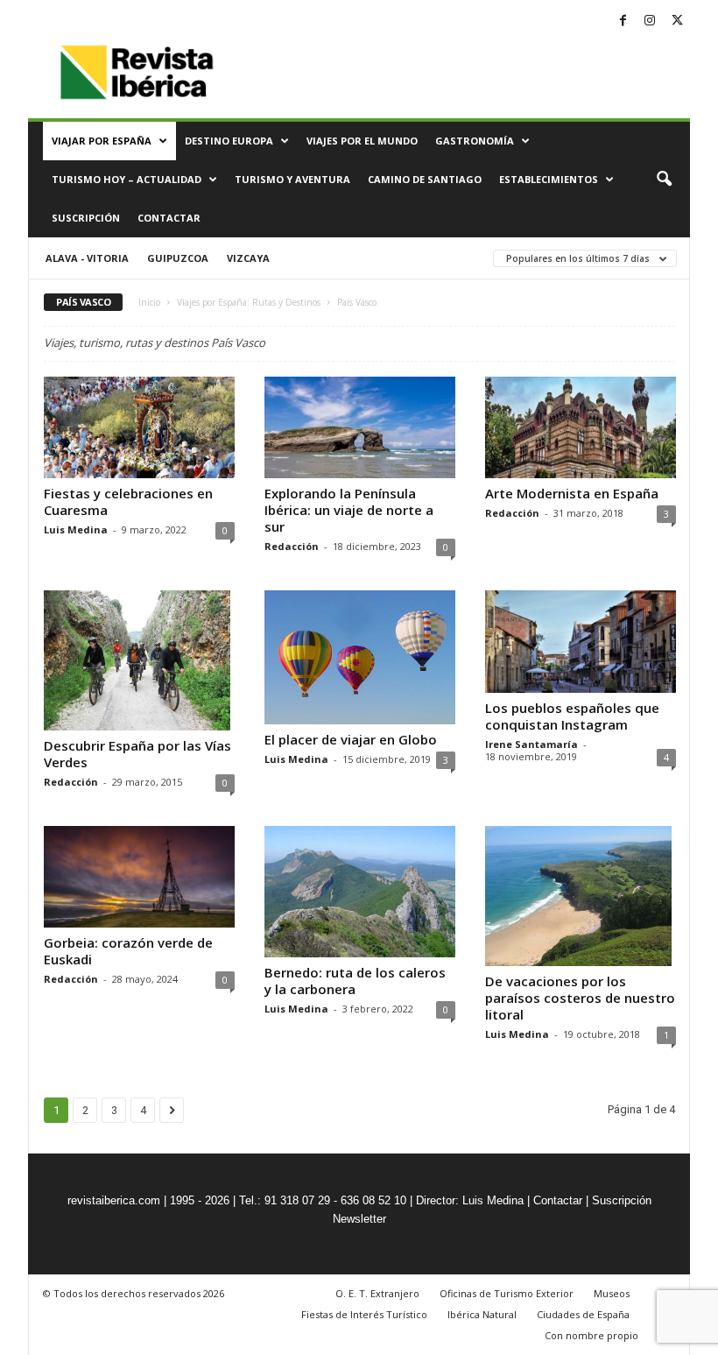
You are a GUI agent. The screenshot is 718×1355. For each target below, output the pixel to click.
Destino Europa (229, 140)
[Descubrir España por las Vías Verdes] (139, 660)
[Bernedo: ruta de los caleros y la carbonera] (359, 891)
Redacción (291, 546)
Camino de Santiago (425, 179)
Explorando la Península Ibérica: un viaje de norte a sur (348, 509)
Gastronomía (474, 140)
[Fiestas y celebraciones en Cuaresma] (139, 427)
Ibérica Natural (482, 1314)
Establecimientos (548, 179)
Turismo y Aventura (292, 179)
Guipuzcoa (177, 258)
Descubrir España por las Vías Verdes (137, 754)
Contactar (169, 217)
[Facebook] (622, 21)
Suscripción (86, 217)
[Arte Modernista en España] (580, 427)
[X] (676, 21)
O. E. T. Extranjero (377, 1293)
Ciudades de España (583, 1314)
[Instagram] (649, 21)
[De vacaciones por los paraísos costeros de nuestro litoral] (580, 896)
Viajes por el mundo (362, 140)
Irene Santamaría (531, 744)
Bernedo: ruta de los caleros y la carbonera (355, 980)
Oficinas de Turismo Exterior (507, 1293)
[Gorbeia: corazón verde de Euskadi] (139, 877)
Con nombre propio (591, 1335)
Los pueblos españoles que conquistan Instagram (572, 716)
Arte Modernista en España (571, 493)
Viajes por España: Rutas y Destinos (248, 302)
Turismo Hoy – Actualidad (126, 179)
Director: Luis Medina (470, 1200)
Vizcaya (248, 258)
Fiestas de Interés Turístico (364, 1314)
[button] (663, 179)
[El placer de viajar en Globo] (359, 657)
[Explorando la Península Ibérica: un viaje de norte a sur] (359, 427)
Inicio (149, 302)
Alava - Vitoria (87, 258)
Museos (612, 1293)
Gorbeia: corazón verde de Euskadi (128, 951)
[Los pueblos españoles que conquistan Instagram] (580, 641)
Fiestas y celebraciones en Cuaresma (128, 501)
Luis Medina (76, 529)
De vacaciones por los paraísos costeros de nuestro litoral (580, 997)
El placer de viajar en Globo (350, 739)
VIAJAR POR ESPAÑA (101, 140)
